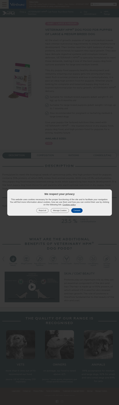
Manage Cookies (60, 211)
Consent (77, 211)
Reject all (42, 211)
